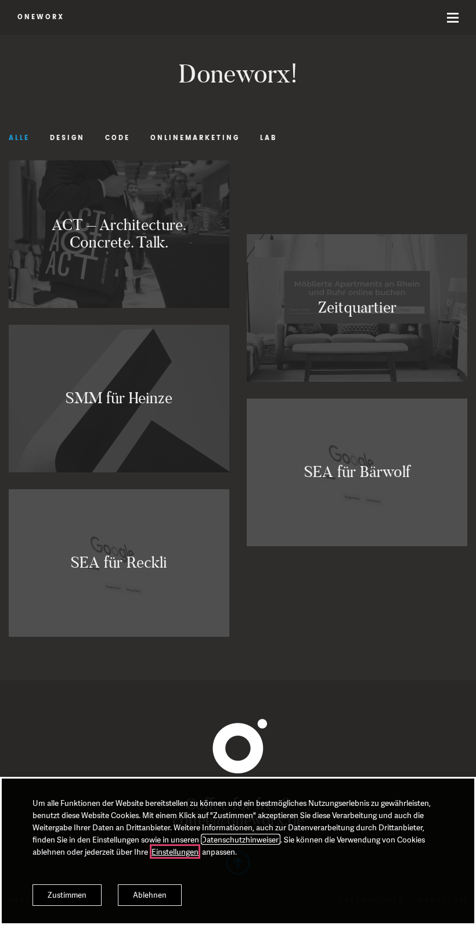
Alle (19, 138)
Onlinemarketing (195, 138)
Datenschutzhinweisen (240, 839)
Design (67, 138)
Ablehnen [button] (150, 895)
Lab (268, 138)
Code (117, 138)
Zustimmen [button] (67, 895)
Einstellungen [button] (175, 851)
